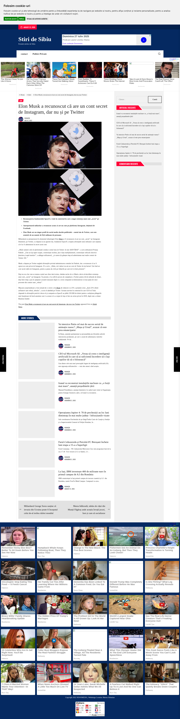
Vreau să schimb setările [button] (37, 19)
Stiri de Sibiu (34, 39)
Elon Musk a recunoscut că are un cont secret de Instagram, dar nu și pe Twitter (52, 304)
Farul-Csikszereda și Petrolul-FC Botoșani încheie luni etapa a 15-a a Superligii (137, 145)
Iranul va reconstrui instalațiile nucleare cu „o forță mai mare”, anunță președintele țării (138, 115)
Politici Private (40, 54)
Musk (61, 239)
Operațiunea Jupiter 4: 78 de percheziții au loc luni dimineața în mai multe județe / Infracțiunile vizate (138, 154)
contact (24, 54)
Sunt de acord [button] (11, 19)
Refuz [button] (21, 19)
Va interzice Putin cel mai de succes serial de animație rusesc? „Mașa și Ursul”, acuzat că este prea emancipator (82, 327)
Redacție (27, 118)
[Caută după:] (132, 99)
